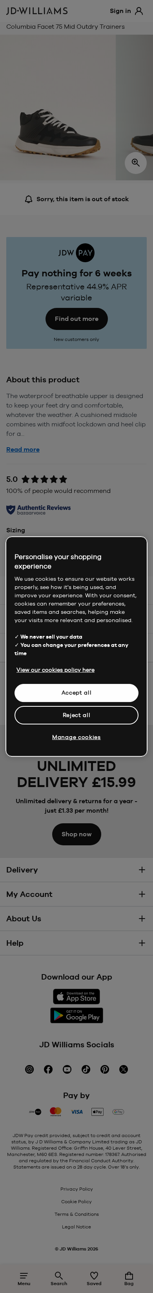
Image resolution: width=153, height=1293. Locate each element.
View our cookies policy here (55, 670)
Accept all (77, 692)
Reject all (77, 715)
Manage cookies (76, 737)
